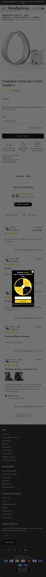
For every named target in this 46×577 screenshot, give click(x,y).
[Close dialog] (32, 272)
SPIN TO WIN (23, 301)
